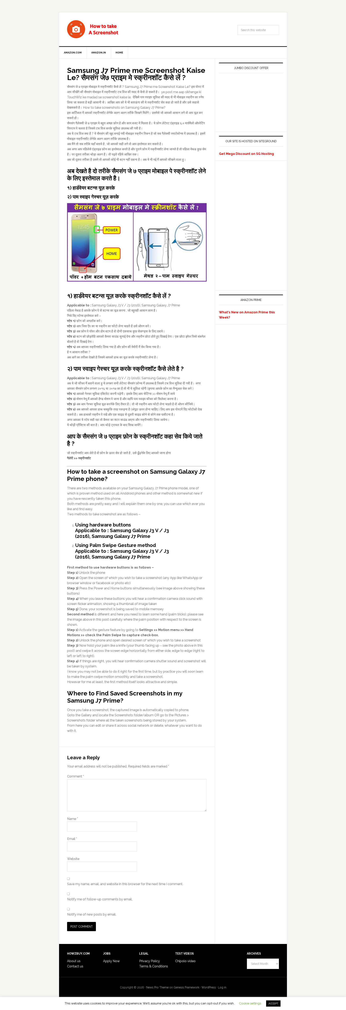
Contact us (75, 966)
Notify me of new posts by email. (91, 914)
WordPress (208, 987)
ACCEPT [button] (273, 1003)
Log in (222, 987)
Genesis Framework (186, 987)
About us (73, 961)
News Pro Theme (157, 987)
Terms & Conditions (153, 966)
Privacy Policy (149, 961)
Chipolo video (185, 961)
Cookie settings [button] (250, 1003)
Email (72, 839)
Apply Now (111, 961)
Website (73, 859)
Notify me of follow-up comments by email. (99, 899)
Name (72, 819)
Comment (75, 776)
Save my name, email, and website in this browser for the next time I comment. (125, 884)
